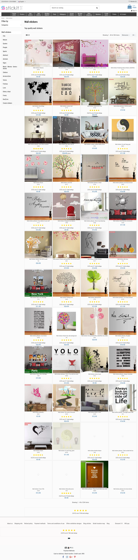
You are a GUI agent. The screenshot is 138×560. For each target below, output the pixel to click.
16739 (94, 184)
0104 (94, 375)
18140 (94, 107)
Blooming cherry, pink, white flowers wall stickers (94, 67)
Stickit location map (99, 523)
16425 (66, 299)
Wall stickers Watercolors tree (94, 106)
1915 (38, 299)
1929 (66, 490)
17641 (66, 146)
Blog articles (87, 523)
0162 (94, 69)
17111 (38, 222)
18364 (94, 490)
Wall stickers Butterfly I (38, 412)
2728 (94, 299)
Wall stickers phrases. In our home (38, 335)
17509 (66, 69)
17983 (66, 222)
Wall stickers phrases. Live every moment (123, 297)
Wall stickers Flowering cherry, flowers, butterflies (123, 67)
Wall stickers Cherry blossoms (66, 489)
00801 (122, 146)
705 (66, 337)
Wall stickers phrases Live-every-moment (123, 182)
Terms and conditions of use (55, 523)
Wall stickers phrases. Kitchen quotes (123, 106)
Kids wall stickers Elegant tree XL (66, 67)
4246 (94, 337)
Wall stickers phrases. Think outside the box (122, 450)
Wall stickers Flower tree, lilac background (66, 335)
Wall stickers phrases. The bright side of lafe (122, 412)
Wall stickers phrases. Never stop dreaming (94, 221)
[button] (89, 14)
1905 (38, 375)
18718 (66, 107)
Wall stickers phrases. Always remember (122, 374)
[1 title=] (34, 72)
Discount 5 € (119, 523)
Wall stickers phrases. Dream (94, 182)
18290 (38, 337)
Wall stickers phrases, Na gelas (122, 335)
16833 (38, 146)
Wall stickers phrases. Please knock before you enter (94, 489)
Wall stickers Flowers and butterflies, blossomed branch (66, 259)
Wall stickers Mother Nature (94, 450)
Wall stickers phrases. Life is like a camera (38, 144)
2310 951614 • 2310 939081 (8, 1)
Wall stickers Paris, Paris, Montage (38, 374)
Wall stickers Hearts (38, 450)
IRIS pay (126, 523)
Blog (108, 523)
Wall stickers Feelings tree (66, 297)
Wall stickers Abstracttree (94, 297)
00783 (66, 452)
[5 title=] (43, 72)
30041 (38, 414)
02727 (66, 184)
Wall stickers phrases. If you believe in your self (38, 221)
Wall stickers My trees (122, 259)
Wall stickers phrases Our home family (122, 489)
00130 (122, 299)
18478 (94, 414)
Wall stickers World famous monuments (122, 221)
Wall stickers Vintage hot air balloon (66, 221)
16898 (122, 375)
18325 (122, 107)
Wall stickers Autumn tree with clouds (38, 259)
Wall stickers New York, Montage (38, 297)
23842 (122, 490)
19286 (94, 222)
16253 (66, 414)
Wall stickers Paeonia (38, 67)
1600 (94, 452)
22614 (38, 184)
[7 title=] (96, 110)
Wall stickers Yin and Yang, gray (122, 144)
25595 (38, 452)
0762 (94, 146)
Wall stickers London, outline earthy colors (94, 144)
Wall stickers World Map (38, 106)
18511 (38, 107)
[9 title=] (98, 110)
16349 (122, 222)
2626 (66, 261)
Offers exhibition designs (73, 523)
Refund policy (28, 523)
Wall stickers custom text (66, 106)
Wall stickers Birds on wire (94, 412)
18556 (66, 375)
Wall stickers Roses (38, 182)
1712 (123, 261)
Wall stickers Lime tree (66, 182)
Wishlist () (133, 1)
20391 (122, 452)
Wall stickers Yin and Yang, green (66, 450)
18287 (122, 184)
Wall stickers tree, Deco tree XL (66, 144)
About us (10, 523)
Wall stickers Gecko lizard (94, 374)
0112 (123, 69)
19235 (38, 490)
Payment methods (39, 523)
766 (38, 261)
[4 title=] (40, 72)
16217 (94, 261)
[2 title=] (36, 72)
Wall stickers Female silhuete (95, 259)
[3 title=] (38, 72)
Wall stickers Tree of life (38, 489)
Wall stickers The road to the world (66, 412)
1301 (123, 414)
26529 (38, 69)
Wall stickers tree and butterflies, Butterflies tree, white (94, 335)
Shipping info (18, 523)
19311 (122, 337)
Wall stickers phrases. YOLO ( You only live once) (66, 374)
